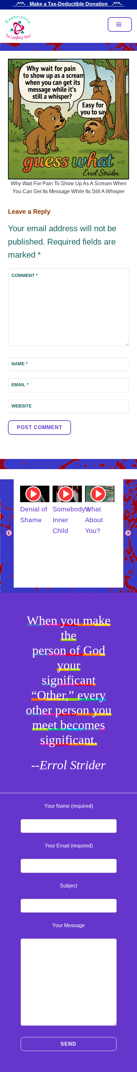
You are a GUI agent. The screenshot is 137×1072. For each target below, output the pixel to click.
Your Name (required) (68, 806)
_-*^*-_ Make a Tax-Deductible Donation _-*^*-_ (69, 4)
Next (128, 533)
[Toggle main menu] (120, 24)
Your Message (68, 925)
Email (19, 384)
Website (21, 405)
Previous (9, 533)
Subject (68, 885)
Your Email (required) (69, 845)
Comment (24, 275)
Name (19, 363)
